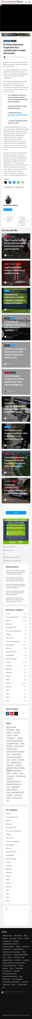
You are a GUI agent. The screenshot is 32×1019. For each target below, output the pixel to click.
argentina (9, 732)
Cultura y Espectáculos (12, 617)
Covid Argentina (11, 738)
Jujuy (8, 762)
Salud (7, 693)
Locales (7, 236)
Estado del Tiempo (12, 749)
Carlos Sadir (17, 732)
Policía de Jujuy (10, 776)
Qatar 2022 (9, 779)
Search (16, 512)
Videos (18, 264)
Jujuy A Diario (10, 282)
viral (8, 800)
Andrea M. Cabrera (10, 57)
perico (21, 773)
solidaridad (9, 795)
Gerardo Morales (16, 754)
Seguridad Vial (15, 787)
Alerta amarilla (10, 730)
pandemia (15, 773)
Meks (17, 1015)
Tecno (7, 697)
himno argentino (8, 187)
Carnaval (8, 613)
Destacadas (7, 481)
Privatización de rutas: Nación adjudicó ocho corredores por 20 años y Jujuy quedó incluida (15, 599)
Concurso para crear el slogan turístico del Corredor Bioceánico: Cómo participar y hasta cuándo (15, 579)
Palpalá (8, 773)
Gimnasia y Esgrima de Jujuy (14, 757)
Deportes (8, 620)
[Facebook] (7, 713)
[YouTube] (12, 713)
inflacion (14, 760)
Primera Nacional (20, 776)
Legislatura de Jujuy (16, 762)
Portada (13, 40)
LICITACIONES (10, 655)
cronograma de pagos (12, 743)
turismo (9, 798)
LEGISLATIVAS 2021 (11, 652)
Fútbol (8, 754)
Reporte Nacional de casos (14, 781)
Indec (8, 760)
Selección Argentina (12, 789)
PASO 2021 (9, 669)
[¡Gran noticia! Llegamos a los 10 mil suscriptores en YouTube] (16, 327)
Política (8, 679)
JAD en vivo (9, 648)
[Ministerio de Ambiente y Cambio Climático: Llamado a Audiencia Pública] (16, 300)
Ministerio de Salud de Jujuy (14, 770)
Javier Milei (21, 760)
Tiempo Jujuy (18, 795)
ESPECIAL (7, 291)
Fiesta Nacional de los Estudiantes (15, 751)
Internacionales (10, 645)
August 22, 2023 (13, 123)
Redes (12, 318)
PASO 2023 (9, 672)
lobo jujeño (18, 765)
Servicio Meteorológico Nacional (15, 792)
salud (8, 787)
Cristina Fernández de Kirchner (14, 741)
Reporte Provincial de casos (14, 784)
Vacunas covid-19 (17, 798)
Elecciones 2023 (19, 746)
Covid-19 (9, 735)
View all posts (8, 209)
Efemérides (10, 746)
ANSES (18, 730)
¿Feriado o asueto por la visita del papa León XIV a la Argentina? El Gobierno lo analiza (15, 592)
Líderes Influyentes (11, 659)
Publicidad (9, 686)
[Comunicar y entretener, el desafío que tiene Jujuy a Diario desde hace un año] (16, 409)
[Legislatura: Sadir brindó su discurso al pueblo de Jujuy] (16, 273)
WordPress (27, 1015)
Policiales (7, 427)
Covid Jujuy (20, 738)
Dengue (22, 743)
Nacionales (6, 40)
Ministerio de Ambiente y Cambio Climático (15, 768)
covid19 (15, 735)
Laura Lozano (10, 255)
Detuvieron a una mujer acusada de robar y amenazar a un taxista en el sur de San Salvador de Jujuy (15, 572)
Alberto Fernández (11, 727)
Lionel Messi (10, 765)
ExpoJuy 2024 (9, 638)
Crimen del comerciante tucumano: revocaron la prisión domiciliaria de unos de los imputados (15, 585)
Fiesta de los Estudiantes (13, 641)
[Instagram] (16, 713)
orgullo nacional (19, 187)
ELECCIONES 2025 (11, 627)
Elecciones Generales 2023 (13, 631)
